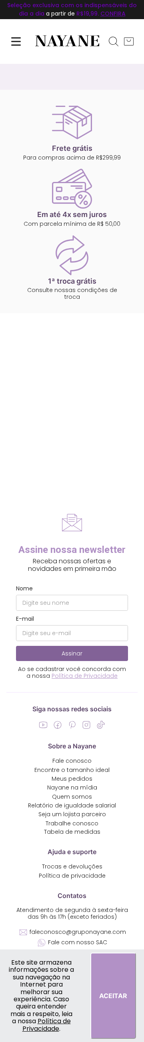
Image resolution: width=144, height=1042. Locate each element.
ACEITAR (113, 996)
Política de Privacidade (46, 1024)
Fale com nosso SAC (77, 942)
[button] (113, 41)
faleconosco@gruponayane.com (78, 932)
